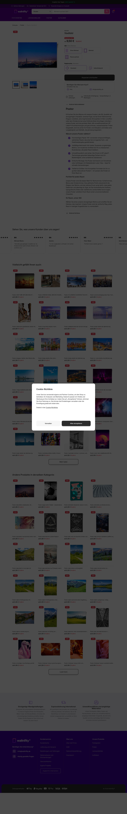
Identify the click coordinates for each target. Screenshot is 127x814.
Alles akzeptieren (76, 423)
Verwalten (48, 423)
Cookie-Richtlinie (52, 407)
